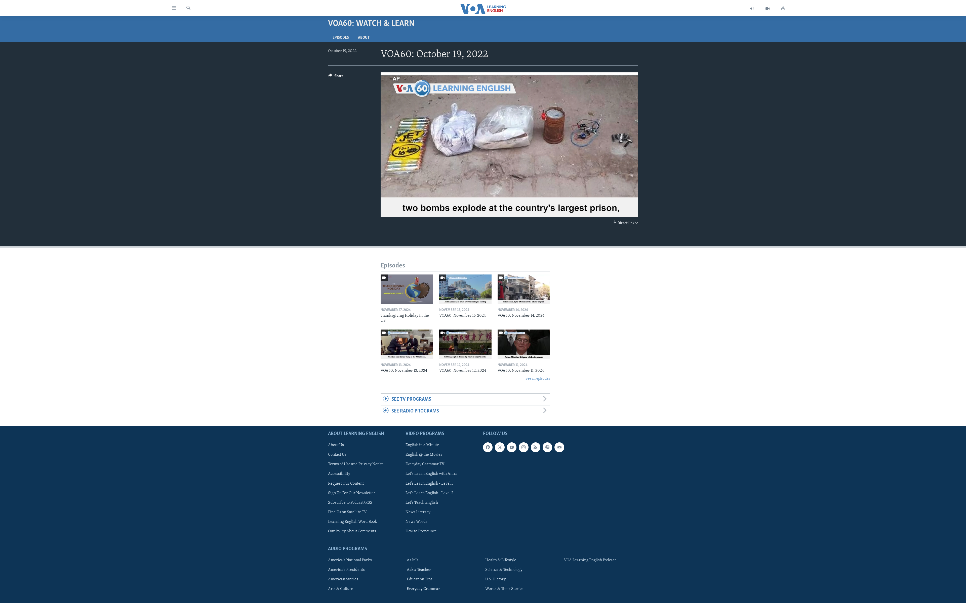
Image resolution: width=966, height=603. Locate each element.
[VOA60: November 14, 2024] (524, 289)
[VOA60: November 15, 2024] (465, 289)
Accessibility (339, 474)
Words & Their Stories (504, 589)
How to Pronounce (421, 531)
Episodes (341, 38)
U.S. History (495, 580)
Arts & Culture (340, 589)
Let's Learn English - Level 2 (429, 493)
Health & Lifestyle (500, 561)
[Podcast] (547, 447)
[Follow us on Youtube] (511, 447)
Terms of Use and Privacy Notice (356, 464)
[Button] (335, 77)
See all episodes (538, 379)
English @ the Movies (424, 455)
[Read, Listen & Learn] (783, 9)
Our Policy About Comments (352, 531)
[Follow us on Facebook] (488, 447)
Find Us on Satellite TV (347, 512)
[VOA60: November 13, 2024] (407, 344)
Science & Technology (503, 570)
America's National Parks (350, 561)
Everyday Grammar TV (425, 464)
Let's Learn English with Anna (431, 474)
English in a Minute (422, 445)
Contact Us (337, 455)
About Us (336, 445)
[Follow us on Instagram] (523, 447)
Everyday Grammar (423, 589)
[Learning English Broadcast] (752, 9)
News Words (416, 522)
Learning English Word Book (352, 522)
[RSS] (535, 447)
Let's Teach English (422, 503)
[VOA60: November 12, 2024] (465, 344)
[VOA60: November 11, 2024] (524, 344)
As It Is (412, 561)
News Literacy (418, 512)
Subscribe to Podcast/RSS (350, 503)
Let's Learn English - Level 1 (429, 484)
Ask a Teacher (419, 570)
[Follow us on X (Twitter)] (499, 447)
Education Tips (419, 580)
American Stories (343, 580)
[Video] (767, 9)
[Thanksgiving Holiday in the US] (407, 289)
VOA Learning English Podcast (590, 561)
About (364, 38)
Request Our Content (346, 484)
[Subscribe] (559, 447)
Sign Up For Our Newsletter (351, 493)
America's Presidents (346, 570)
